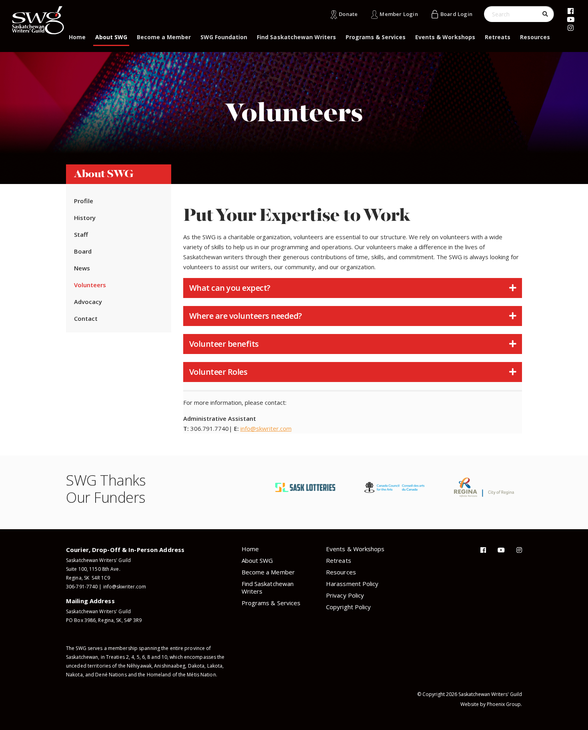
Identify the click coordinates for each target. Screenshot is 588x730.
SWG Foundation (223, 37)
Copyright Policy (348, 607)
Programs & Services (376, 37)
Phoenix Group (504, 704)
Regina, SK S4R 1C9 (88, 577)
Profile (83, 201)
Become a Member (164, 37)
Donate (348, 14)
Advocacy (88, 302)
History (85, 218)
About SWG (111, 37)
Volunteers (90, 285)
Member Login (399, 14)
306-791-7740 (82, 586)
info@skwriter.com (266, 428)
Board (83, 251)
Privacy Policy (345, 595)
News (82, 268)
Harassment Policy (352, 584)
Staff (81, 234)
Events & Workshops (445, 37)
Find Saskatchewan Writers (296, 37)
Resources (535, 37)
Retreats (497, 37)
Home (77, 37)
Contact (86, 318)
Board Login (456, 14)
